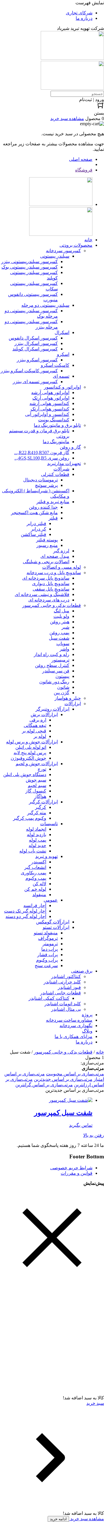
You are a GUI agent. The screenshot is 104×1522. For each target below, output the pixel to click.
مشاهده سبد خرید (86, 1518)
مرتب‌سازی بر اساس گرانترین (44, 1084)
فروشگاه (83, 169)
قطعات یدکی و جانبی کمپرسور (63, 1052)
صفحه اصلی (80, 159)
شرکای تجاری (79, 12)
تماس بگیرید (80, 1125)
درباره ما (84, 18)
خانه (100, 1052)
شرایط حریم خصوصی (71, 1167)
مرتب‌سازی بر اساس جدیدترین (63, 1079)
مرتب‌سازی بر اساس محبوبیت (75, 1073)
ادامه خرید (58, 1519)
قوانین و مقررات (76, 1173)
